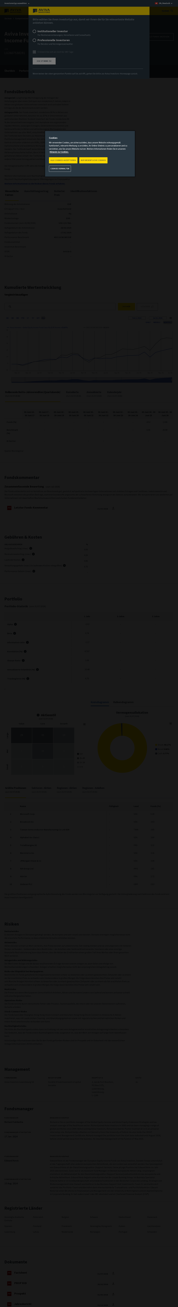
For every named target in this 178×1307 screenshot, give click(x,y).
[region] (90, 154)
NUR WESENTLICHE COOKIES (93, 160)
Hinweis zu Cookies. (59, 152)
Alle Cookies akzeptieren (63, 160)
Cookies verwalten (59, 168)
